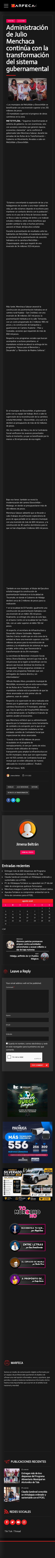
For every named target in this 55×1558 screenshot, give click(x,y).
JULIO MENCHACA (22, 787)
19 (20, 918)
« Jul (3, 929)
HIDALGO (10, 787)
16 (49, 914)
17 (5, 918)
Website (9, 1034)
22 (42, 918)
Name (8, 1015)
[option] (27, 89)
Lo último (21, 21)
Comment (10, 987)
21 (35, 918)
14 (35, 914)
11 (12, 914)
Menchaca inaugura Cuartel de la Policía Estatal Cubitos (29, 889)
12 (20, 914)
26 (20, 921)
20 (27, 918)
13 (27, 914)
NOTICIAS (34, 787)
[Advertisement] (27, 172)
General (11, 21)
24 (6, 921)
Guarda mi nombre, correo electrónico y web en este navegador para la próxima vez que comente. (27, 1046)
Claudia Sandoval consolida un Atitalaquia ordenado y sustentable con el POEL (34, 1494)
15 (42, 914)
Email (8, 1025)
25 (13, 921)
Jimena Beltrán (15, 776)
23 (49, 918)
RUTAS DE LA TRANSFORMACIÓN (18, 792)
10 (6, 914)
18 (13, 918)
